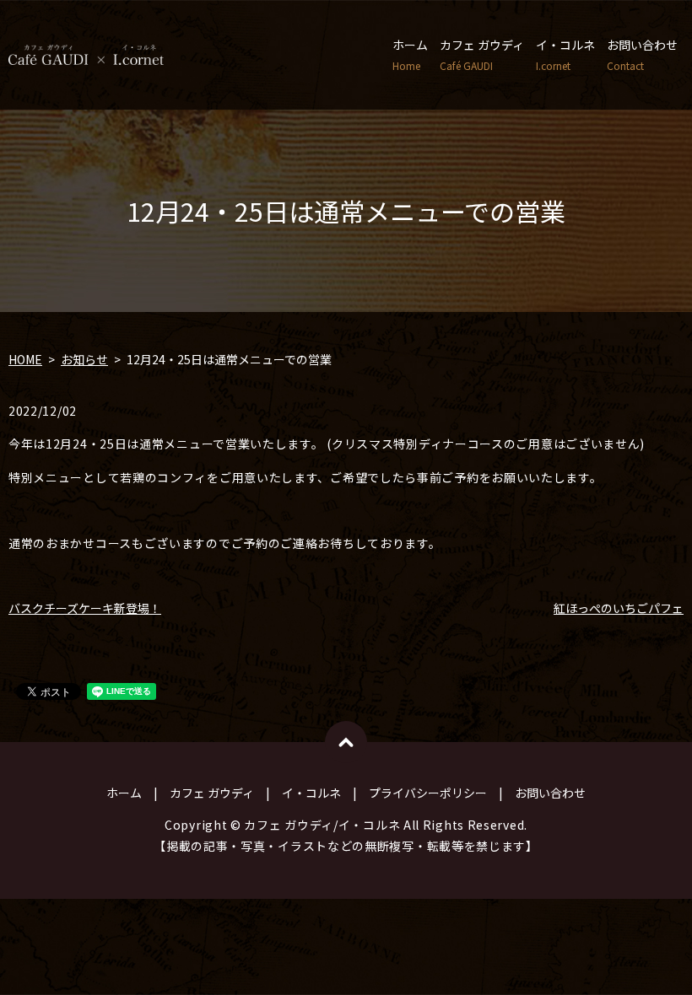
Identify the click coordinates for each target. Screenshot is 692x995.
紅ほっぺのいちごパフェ (619, 608)
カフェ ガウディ (482, 54)
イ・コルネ (565, 54)
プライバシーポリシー (428, 792)
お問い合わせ (642, 54)
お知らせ (84, 359)
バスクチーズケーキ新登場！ (84, 608)
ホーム (410, 54)
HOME (25, 359)
